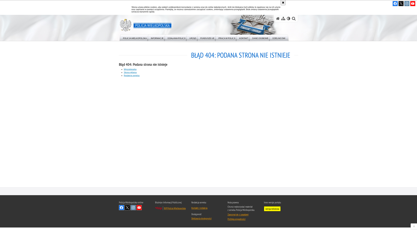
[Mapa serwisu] (283, 18)
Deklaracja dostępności (201, 218)
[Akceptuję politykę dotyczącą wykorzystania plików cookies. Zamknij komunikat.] (283, 2)
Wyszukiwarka (130, 69)
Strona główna (130, 72)
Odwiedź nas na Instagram (133, 207)
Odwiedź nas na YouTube (139, 207)
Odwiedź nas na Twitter (127, 207)
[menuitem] (135, 37)
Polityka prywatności (236, 219)
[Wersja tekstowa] (288, 18)
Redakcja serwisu (132, 75)
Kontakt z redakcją (199, 208)
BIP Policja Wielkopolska (175, 208)
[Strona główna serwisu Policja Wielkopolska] (278, 18)
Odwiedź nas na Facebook (121, 207)
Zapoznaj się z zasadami (238, 214)
